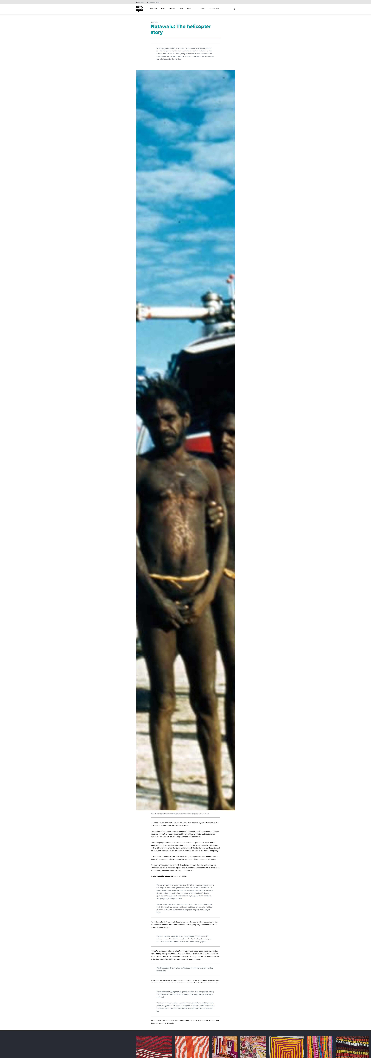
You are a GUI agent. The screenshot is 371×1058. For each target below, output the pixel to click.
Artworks (154, 22)
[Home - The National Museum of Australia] (139, 9)
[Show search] (234, 9)
